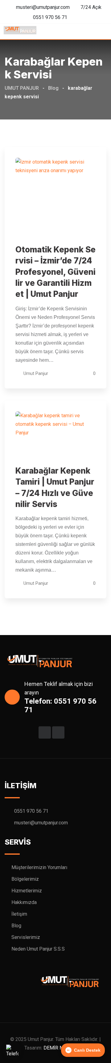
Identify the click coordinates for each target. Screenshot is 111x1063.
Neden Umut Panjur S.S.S (38, 949)
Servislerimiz (25, 937)
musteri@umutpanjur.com (43, 7)
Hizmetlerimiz (26, 891)
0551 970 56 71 (50, 17)
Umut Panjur (35, 373)
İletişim (19, 914)
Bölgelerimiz (25, 879)
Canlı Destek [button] (87, 1050)
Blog (16, 926)
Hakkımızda (24, 902)
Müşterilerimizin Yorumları (39, 867)
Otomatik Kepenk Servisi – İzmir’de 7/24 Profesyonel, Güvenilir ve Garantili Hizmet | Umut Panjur (55, 272)
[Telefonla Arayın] (12, 1051)
